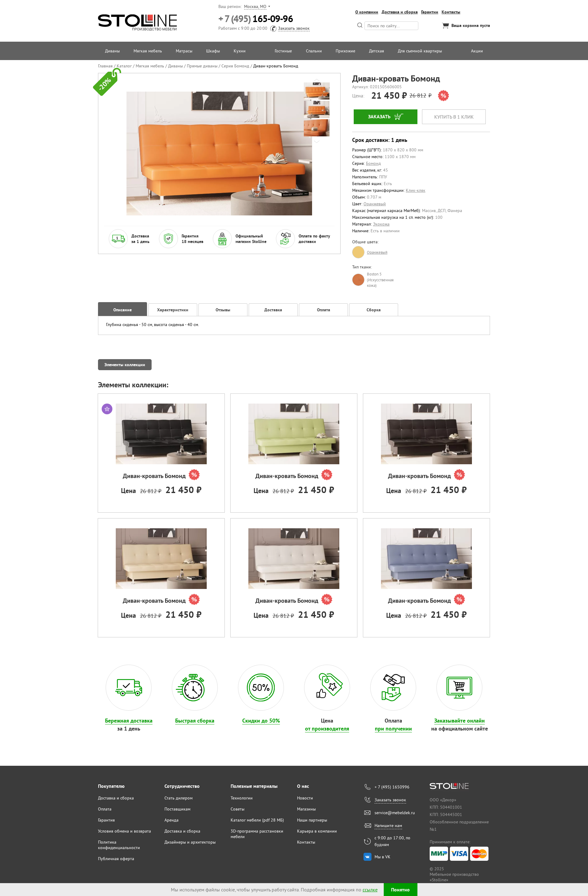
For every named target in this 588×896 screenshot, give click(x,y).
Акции (477, 51)
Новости (305, 798)
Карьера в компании (317, 831)
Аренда (171, 820)
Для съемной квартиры (420, 51)
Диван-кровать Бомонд (154, 476)
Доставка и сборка (400, 12)
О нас (303, 786)
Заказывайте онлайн (459, 720)
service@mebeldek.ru (395, 812)
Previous (316, 80)
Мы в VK (382, 857)
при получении (393, 728)
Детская (376, 51)
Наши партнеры (312, 820)
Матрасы (184, 51)
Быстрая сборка (194, 720)
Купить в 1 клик (454, 117)
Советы (237, 809)
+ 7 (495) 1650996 (392, 787)
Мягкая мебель (148, 51)
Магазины (306, 809)
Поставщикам (177, 809)
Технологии (242, 798)
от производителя (327, 728)
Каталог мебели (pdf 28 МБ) (257, 820)
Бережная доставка (129, 720)
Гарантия (106, 820)
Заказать (379, 116)
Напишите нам (388, 825)
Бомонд (373, 163)
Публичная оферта (116, 858)
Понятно (400, 890)
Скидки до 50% (261, 720)
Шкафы (213, 51)
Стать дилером (178, 798)
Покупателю (111, 786)
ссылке (370, 890)
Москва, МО (255, 6)
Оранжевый (375, 204)
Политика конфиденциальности (119, 844)
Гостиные (283, 51)
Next (316, 142)
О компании (366, 12)
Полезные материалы (254, 786)
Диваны (112, 51)
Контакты (451, 12)
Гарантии (429, 12)
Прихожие (345, 51)
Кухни (240, 51)
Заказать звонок (294, 28)
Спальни (314, 51)
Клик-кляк (415, 190)
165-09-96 (255, 19)
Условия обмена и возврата (124, 831)
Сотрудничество (182, 786)
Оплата (104, 809)
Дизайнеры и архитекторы (190, 842)
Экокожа (381, 224)
